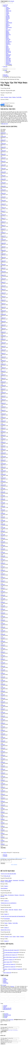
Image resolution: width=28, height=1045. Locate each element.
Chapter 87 (3, 531)
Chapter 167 (3, 246)
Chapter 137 (3, 353)
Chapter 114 (3, 435)
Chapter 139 (3, 346)
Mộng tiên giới (7, 875)
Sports (7, 53)
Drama (7, 19)
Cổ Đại (7, 12)
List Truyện (5, 4)
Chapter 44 (3, 684)
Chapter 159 (3, 275)
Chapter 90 (3, 520)
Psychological (8, 41)
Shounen (7, 50)
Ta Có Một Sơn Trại (7, 954)
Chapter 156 (3, 285)
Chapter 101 (3, 481)
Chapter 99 (3, 488)
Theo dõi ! (5, 66)
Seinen (7, 46)
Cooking (7, 15)
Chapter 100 (3, 484)
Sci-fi (7, 45)
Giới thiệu (5, 1005)
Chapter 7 (3, 815)
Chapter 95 (3, 502)
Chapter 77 (3, 566)
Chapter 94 (3, 506)
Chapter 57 (3, 637)
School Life (8, 44)
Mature (7, 35)
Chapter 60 (3, 627)
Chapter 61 (3, 623)
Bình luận (5, 854)
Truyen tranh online (12, 994)
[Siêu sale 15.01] (4, 123)
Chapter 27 (3, 744)
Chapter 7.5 (6, 914)
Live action (8, 29)
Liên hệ (4, 1006)
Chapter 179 (3, 204)
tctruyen (12, 986)
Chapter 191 (3, 161)
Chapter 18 (3, 776)
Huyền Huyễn (9, 27)
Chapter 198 (3, 136)
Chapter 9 (3, 808)
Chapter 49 (3, 666)
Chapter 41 (3, 694)
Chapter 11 (3, 801)
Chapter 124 (3, 399)
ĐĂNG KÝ (3, 1043)
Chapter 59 (3, 630)
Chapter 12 (3, 797)
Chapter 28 (3, 740)
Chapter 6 (3, 819)
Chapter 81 (3, 552)
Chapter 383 (8, 972)
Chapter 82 (3, 548)
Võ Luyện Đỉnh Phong (8, 952)
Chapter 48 (3, 669)
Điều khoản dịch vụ (7, 1009)
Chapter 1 (3, 840)
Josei (7, 28)
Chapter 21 (3, 765)
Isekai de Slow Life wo (5, 929)
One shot (7, 40)
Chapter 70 (3, 591)
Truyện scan (8, 61)
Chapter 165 (3, 253)
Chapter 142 (3, 335)
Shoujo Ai (8, 48)
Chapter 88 (3, 527)
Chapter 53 (3, 652)
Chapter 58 (3, 634)
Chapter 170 (3, 236)
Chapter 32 (3, 726)
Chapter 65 (3, 609)
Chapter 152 (3, 300)
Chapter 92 (3, 513)
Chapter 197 (3, 140)
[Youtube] (5, 1016)
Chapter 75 (3, 573)
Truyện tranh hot (4, 996)
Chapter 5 (3, 822)
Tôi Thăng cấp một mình (8, 950)
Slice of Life (8, 52)
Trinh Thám (8, 58)
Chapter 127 (3, 388)
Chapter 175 (3, 218)
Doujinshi (8, 18)
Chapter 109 (3, 452)
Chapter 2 (3, 837)
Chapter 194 (3, 150)
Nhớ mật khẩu (5, 1030)
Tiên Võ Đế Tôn (6, 964)
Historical (8, 25)
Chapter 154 (3, 292)
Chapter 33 (3, 723)
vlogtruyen (3, 1001)
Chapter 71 (3, 588)
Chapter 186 (3, 179)
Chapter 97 (3, 495)
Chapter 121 (3, 410)
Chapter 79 (3, 559)
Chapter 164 (3, 257)
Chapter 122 (3, 406)
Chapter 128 (3, 385)
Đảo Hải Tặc (5, 959)
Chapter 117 (3, 424)
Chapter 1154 (15, 957)
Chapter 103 (3, 474)
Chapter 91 (3, 516)
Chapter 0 (3, 844)
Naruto (4, 961)
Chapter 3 (3, 833)
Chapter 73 (3, 580)
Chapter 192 (3, 157)
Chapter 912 (12, 964)
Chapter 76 (3, 570)
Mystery (7, 38)
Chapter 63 (3, 616)
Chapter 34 (3, 719)
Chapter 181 (3, 196)
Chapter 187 (3, 175)
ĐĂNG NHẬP (3, 1031)
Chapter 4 (3, 826)
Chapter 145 (3, 324)
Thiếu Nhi (8, 55)
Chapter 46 (3, 676)
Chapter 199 (3, 132)
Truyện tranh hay (12, 996)
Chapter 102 (3, 477)
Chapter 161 (3, 268)
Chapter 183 (3, 189)
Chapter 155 (3, 289)
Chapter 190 (3, 164)
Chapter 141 (3, 339)
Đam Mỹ (7, 16)
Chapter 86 (3, 534)
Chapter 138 (3, 349)
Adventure (8, 8)
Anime (7, 9)
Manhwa (7, 33)
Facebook (5, 856)
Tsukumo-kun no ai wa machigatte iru (8, 902)
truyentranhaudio (10, 1001)
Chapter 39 (3, 701)
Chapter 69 (3, 595)
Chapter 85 (3, 538)
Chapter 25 (3, 751)
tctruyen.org (10, 1019)
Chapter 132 (3, 371)
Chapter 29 (3, 737)
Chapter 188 (3, 172)
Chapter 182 (3, 193)
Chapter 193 (3, 154)
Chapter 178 (3, 207)
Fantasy (7, 21)
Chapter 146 (3, 321)
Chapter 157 (3, 282)
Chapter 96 (3, 499)
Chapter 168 (3, 243)
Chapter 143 (3, 332)
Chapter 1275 (14, 954)
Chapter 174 (3, 221)
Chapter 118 (3, 420)
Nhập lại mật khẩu (4, 1041)
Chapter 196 (3, 143)
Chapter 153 (3, 296)
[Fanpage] (5, 1013)
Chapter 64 (3, 612)
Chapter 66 (3, 605)
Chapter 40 (3, 698)
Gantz (4, 972)
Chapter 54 (3, 648)
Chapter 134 (3, 364)
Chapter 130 (3, 378)
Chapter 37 (3, 708)
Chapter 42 (3, 691)
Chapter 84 (3, 541)
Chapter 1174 (11, 959)
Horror (7, 26)
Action (7, 7)
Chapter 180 (3, 200)
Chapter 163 (3, 260)
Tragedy (7, 57)
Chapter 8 (3, 812)
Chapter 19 (3, 772)
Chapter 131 (3, 374)
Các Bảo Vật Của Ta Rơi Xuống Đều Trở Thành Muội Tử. (13, 916)
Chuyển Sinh (8, 10)
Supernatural (8, 54)
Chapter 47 (3, 673)
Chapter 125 (3, 396)
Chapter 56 (3, 641)
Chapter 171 (3, 232)
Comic (7, 14)
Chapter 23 (3, 758)
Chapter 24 (3, 755)
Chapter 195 (3, 147)
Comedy (7, 13)
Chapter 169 (3, 239)
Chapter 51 (3, 659)
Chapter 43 (3, 687)
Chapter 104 (3, 470)
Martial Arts (8, 34)
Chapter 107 (3, 460)
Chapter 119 (3, 417)
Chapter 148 (3, 314)
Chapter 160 (3, 271)
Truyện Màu (8, 60)
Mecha (7, 36)
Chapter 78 (3, 563)
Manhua (7, 32)
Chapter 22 (3, 762)
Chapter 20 (3, 769)
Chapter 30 (3, 733)
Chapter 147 (3, 317)
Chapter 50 (3, 662)
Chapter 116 (3, 428)
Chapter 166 (3, 250)
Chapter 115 (3, 431)
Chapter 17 (3, 780)
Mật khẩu (2, 1028)
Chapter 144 (3, 328)
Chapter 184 (3, 186)
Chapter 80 (3, 556)
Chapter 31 (3, 730)
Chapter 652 (12, 966)
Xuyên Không (9, 64)
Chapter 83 (3, 545)
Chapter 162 (3, 264)
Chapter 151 (3, 303)
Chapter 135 (3, 360)
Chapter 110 (3, 449)
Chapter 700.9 (9, 961)
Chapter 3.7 (6, 927)
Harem (7, 23)
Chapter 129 (3, 381)
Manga (7, 31)
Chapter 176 (3, 214)
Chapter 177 (3, 211)
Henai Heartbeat (4, 888)
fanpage (4, 103)
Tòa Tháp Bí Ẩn (6, 966)
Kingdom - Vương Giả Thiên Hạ (10, 969)
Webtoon (7, 63)
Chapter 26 (3, 748)
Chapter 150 (3, 307)
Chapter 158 (3, 278)
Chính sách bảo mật (7, 1008)
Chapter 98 (3, 492)
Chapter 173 (3, 225)
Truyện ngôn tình (21, 996)
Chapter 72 (3, 584)
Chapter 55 (3, 644)
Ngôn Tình (8, 39)
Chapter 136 (3, 356)
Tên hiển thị (3, 1042)
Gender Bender (9, 22)
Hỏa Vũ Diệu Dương (7, 957)
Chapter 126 (3, 392)
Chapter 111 (3, 445)
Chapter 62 (3, 620)
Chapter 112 (3, 442)
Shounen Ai (8, 51)
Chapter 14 (3, 790)
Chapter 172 (3, 228)
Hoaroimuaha (7, 918)
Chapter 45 (3, 680)
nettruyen (17, 999)
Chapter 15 (3, 787)
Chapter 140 (3, 342)
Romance (8, 42)
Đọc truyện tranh (20, 994)
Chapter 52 (3, 655)
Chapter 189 (3, 168)
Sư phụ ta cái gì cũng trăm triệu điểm (8, 873)
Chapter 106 (3, 463)
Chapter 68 (3, 598)
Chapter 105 (3, 467)
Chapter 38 (3, 705)
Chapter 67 (3, 602)
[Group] (7, 1014)
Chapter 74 (3, 577)
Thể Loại (5, 6)
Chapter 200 (16, 950)
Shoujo (7, 47)
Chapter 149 (3, 310)
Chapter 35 (3, 716)
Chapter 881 (19, 969)
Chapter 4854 (15, 952)
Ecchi (7, 20)
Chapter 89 (3, 524)
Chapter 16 (3, 783)
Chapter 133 (3, 367)
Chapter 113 (3, 438)
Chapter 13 (3, 794)
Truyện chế (8, 59)
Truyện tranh (3, 994)
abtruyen (17, 1001)
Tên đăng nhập (4, 1027)
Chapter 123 (3, 403)
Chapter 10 (3, 804)
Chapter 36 (3, 712)
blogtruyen (22, 999)
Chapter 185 (3, 182)
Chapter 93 (3, 509)
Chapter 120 (3, 413)
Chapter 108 (3, 456)
